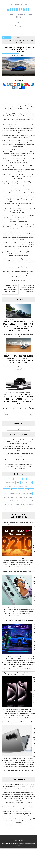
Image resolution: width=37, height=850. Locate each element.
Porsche (31, 497)
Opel (20, 497)
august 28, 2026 (10, 319)
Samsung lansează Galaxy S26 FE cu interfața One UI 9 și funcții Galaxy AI (18, 572)
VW (27, 504)
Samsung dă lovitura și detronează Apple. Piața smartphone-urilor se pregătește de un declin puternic (18, 722)
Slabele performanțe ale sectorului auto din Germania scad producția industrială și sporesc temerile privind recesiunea (10, 289)
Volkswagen (17, 504)
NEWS (15, 280)
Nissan (16, 497)
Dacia (13, 482)
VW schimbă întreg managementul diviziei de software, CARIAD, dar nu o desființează (26, 288)
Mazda (6, 493)
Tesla (23, 280)
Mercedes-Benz (14, 493)
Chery (24, 479)
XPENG (18, 508)
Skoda (13, 500)
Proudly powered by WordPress (10, 843)
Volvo (22, 504)
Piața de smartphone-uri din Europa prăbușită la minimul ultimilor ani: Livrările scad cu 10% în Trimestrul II (18, 674)
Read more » (28, 564)
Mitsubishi (29, 493)
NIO (21, 280)
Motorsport (6, 497)
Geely (30, 482)
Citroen (29, 479)
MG (20, 493)
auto (23, 55)
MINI (24, 493)
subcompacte (26, 500)
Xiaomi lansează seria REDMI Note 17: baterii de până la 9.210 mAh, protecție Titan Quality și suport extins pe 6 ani (18, 523)
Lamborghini (7, 490)
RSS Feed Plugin (33, 828)
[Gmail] (25, 84)
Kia (31, 486)
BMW (16, 479)
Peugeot (26, 497)
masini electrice (29, 490)
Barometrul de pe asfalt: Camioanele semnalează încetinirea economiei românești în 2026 (18, 807)
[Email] (11, 84)
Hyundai (21, 486)
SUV (33, 500)
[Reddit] (15, 84)
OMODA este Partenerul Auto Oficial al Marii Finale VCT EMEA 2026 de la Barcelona (18, 621)
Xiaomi (31, 504)
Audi (6, 479)
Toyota (10, 504)
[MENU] (35, 32)
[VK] (13, 87)
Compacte (7, 482)
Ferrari (17, 482)
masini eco (21, 490)
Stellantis (19, 500)
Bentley (11, 479)
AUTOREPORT (18, 9)
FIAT (22, 482)
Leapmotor (14, 490)
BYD (20, 479)
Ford (26, 482)
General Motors (9, 486)
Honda (16, 486)
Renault (5, 500)
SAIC (9, 500)
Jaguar (27, 486)
